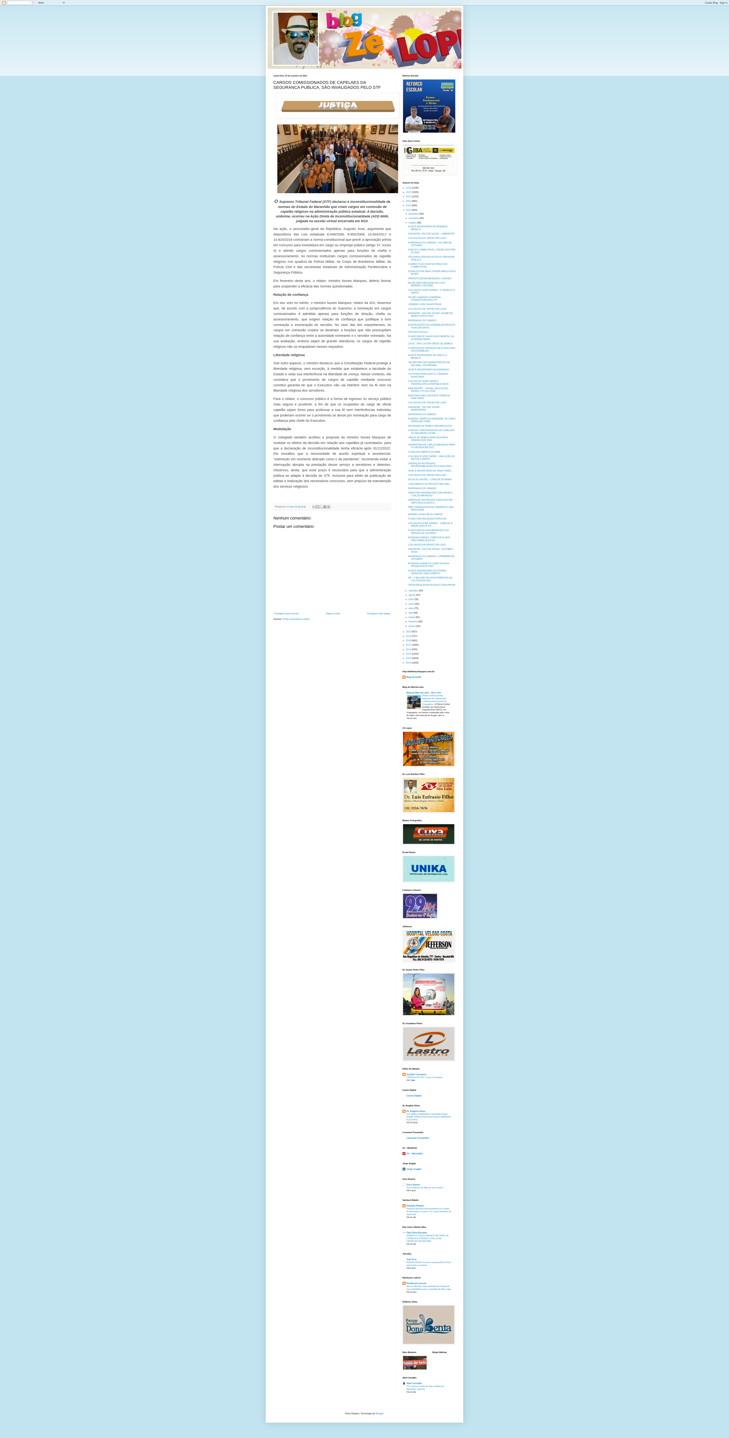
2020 (409, 631)
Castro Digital (413, 1095)
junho (412, 604)
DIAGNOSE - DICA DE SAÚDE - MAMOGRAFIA (424, 408)
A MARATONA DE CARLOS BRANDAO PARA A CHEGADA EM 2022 (431, 446)
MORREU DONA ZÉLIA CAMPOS (425, 514)
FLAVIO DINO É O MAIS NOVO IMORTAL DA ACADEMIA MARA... (431, 337)
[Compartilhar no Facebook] (325, 507)
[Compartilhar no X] (321, 507)
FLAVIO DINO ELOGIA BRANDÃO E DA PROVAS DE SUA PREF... (428, 531)
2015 (409, 653)
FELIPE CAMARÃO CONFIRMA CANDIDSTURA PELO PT (424, 298)
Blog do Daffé (413, 677)
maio (411, 608)
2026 (409, 188)
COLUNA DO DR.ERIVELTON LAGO (427, 544)
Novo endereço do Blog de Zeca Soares (424, 1187)
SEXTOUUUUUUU (418, 332)
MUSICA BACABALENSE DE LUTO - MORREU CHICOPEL (427, 284)
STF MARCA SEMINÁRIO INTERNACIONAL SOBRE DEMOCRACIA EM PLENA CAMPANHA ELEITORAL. (428, 1117)
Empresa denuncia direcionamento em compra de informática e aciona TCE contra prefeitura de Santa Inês (428, 1211)
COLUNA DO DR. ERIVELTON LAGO (427, 238)
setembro (414, 590)
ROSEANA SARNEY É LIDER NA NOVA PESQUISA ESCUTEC (428, 564)
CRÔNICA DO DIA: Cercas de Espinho (424, 1077)
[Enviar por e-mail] (314, 507)
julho (411, 599)
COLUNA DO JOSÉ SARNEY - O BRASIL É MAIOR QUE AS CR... (430, 524)
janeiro (412, 626)
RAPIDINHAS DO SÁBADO (422, 414)
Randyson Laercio (416, 1283)
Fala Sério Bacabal (416, 1232)
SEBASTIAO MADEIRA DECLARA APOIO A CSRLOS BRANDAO (430, 494)
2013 (409, 662)
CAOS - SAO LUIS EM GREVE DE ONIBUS (430, 343)
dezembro (414, 214)
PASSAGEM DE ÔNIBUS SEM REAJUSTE (430, 426)
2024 (409, 196)
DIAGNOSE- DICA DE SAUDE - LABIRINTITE (431, 233)
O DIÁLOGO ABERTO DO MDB (424, 452)
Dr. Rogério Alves (415, 1111)
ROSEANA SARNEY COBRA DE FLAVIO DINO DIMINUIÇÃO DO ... (429, 539)
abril (411, 613)
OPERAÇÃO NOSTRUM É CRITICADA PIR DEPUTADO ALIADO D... (430, 501)
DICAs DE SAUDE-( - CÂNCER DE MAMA (430, 479)
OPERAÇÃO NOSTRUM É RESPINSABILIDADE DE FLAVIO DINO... (430, 465)
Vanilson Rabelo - (415, 1205)
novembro (414, 218)
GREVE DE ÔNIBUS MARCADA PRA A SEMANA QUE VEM (428, 439)
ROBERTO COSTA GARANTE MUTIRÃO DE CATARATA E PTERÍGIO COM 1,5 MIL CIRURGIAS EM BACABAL (427, 1238)
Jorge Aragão (413, 1169)
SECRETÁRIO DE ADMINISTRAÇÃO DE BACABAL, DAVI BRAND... (429, 363)
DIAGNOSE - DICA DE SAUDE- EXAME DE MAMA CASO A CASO (430, 314)
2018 (409, 640)
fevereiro (413, 621)
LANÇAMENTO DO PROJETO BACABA (428, 484)
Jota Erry (411, 1259)
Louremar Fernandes (417, 1138)
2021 (409, 210)
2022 (409, 205)
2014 (409, 658)
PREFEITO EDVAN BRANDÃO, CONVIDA (429, 278)
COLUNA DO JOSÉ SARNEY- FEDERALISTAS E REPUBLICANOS (428, 382)
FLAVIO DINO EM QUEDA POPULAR (427, 518)
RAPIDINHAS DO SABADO (422, 320)
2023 (409, 201)
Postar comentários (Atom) (296, 619)
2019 (409, 636)
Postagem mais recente (286, 613)
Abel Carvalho (414, 1383)
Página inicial (333, 613)
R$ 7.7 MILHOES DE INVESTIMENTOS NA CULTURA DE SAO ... (430, 579)
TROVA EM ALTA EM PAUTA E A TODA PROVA (431, 585)
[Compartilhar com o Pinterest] (329, 507)
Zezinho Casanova (416, 1074)
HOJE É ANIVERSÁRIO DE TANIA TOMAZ (429, 470)
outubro (413, 222)
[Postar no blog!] (318, 507)
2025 (409, 192)
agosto (412, 595)
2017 (409, 645)
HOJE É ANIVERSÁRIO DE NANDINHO (428, 369)
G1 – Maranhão (414, 1153)
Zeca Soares (413, 1184)
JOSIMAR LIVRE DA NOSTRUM (424, 304)
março (412, 617)
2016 (409, 649)
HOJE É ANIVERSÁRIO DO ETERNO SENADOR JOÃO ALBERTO (427, 572)
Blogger (380, 1413)
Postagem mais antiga (378, 613)
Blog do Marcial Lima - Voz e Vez (423, 692)
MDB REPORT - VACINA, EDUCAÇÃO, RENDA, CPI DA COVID (428, 389)
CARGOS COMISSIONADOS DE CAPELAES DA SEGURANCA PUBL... (431, 431)
